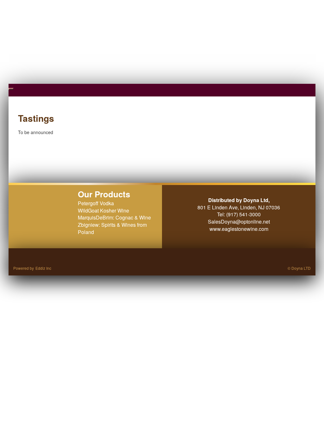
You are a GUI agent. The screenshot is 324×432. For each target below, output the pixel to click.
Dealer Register (292, 4)
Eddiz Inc (43, 268)
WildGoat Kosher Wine (103, 210)
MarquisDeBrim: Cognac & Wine (114, 217)
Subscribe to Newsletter (251, 4)
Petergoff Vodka (96, 203)
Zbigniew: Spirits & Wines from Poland (112, 228)
